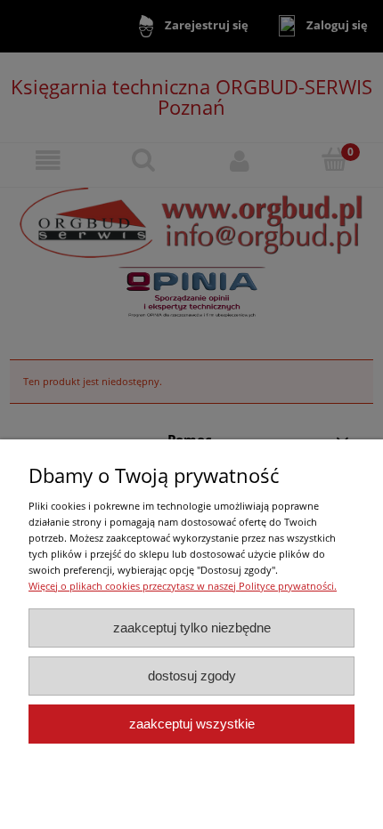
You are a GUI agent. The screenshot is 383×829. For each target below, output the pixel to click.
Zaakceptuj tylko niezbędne (192, 627)
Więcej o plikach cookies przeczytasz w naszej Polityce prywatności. (183, 585)
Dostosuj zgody (192, 675)
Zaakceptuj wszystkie (192, 723)
